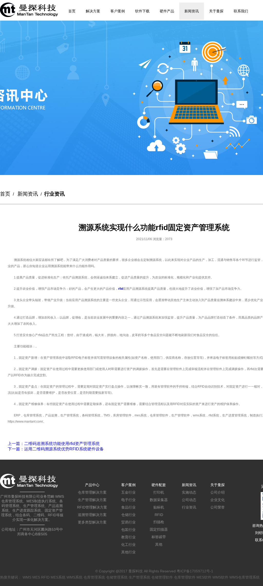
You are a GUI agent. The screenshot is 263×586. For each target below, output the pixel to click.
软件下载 (142, 11)
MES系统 (58, 577)
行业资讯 (189, 507)
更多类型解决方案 (92, 522)
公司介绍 (217, 492)
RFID (159, 515)
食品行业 (128, 507)
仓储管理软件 (162, 577)
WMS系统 (74, 577)
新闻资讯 (191, 11)
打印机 (158, 492)
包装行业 (128, 530)
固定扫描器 (159, 529)
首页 (72, 11)
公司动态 (189, 500)
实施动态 (189, 492)
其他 (158, 544)
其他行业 (128, 552)
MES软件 (203, 577)
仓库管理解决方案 (92, 492)
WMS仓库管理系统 (244, 577)
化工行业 (128, 545)
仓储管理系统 (117, 577)
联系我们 (241, 11)
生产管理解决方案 (92, 500)
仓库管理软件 (184, 577)
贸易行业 (128, 522)
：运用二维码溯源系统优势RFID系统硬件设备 (56, 449)
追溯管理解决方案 (92, 515)
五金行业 (128, 492)
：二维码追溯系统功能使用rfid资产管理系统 (54, 443)
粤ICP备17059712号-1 (195, 571)
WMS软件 (220, 577)
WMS (27, 577)
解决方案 (93, 11)
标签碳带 (159, 537)
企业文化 (217, 500)
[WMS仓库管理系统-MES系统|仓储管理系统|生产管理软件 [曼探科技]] (29, 10)
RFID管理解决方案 (92, 507)
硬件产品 (167, 11)
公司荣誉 (217, 507)
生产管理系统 (139, 577)
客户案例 (117, 11)
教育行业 (128, 537)
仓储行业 (128, 515)
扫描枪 (158, 522)
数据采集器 (159, 500)
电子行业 (128, 500)
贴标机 (158, 507)
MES (36, 577)
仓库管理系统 (94, 577)
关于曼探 (216, 11)
